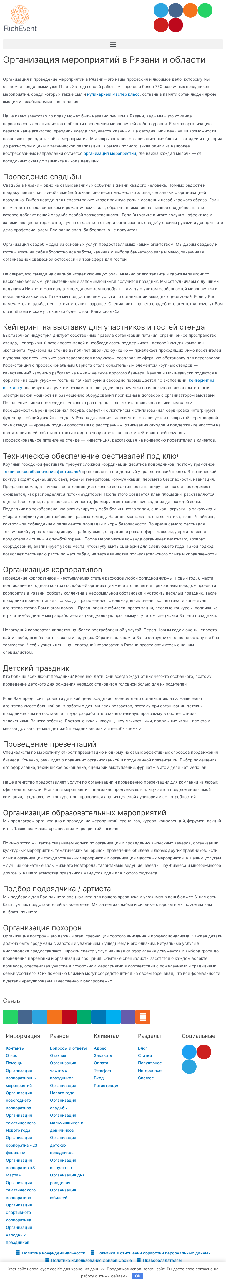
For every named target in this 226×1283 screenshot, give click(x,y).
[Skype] (113, 1017)
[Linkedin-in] (98, 1017)
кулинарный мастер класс (113, 94)
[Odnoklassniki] (190, 10)
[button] (113, 44)
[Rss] (142, 1017)
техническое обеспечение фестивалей (42, 471)
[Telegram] (161, 10)
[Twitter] (189, 1052)
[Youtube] (161, 25)
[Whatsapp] (205, 10)
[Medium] (84, 1017)
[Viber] (128, 1017)
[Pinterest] (175, 25)
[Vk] (175, 10)
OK (137, 1276)
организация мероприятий (110, 153)
